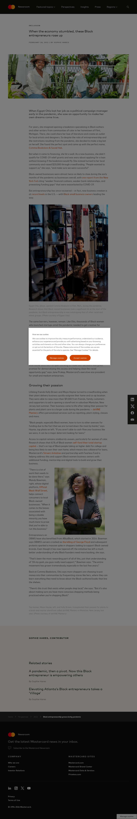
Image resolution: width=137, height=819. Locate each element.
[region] (69, 346)
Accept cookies (80, 358)
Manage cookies (57, 358)
